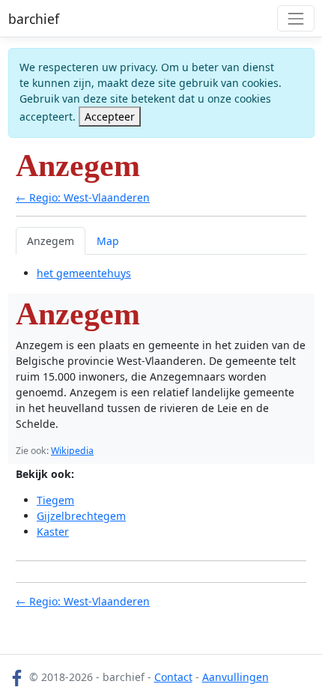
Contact (173, 677)
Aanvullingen (235, 677)
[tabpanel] (161, 273)
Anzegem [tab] (50, 241)
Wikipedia (72, 450)
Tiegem (55, 500)
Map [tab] (108, 241)
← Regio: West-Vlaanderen (83, 197)
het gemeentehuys (84, 273)
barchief (33, 19)
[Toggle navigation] (295, 18)
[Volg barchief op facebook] (17, 677)
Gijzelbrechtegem (81, 516)
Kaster (53, 531)
